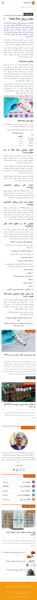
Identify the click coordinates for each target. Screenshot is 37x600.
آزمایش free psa (28, 65)
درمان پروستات (31, 511)
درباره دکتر (9, 586)
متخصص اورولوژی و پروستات (14, 318)
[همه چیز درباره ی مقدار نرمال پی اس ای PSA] (18, 341)
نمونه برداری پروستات (29, 383)
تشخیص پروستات (30, 331)
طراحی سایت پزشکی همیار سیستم (17, 597)
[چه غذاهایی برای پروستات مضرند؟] (31, 572)
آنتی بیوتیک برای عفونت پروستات (15, 561)
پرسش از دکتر (12, 323)
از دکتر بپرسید (27, 586)
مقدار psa (18, 236)
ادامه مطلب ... (30, 378)
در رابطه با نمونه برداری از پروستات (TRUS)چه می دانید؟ (19, 405)
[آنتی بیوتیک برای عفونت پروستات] (31, 563)
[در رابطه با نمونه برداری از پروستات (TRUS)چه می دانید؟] (18, 392)
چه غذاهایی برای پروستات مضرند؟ (15, 570)
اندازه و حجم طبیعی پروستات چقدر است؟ (13, 552)
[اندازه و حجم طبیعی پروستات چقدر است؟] (31, 554)
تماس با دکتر (17, 586)
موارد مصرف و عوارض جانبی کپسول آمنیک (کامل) (20, 533)
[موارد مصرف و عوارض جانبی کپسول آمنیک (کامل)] (18, 520)
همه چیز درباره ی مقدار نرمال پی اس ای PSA (20, 355)
